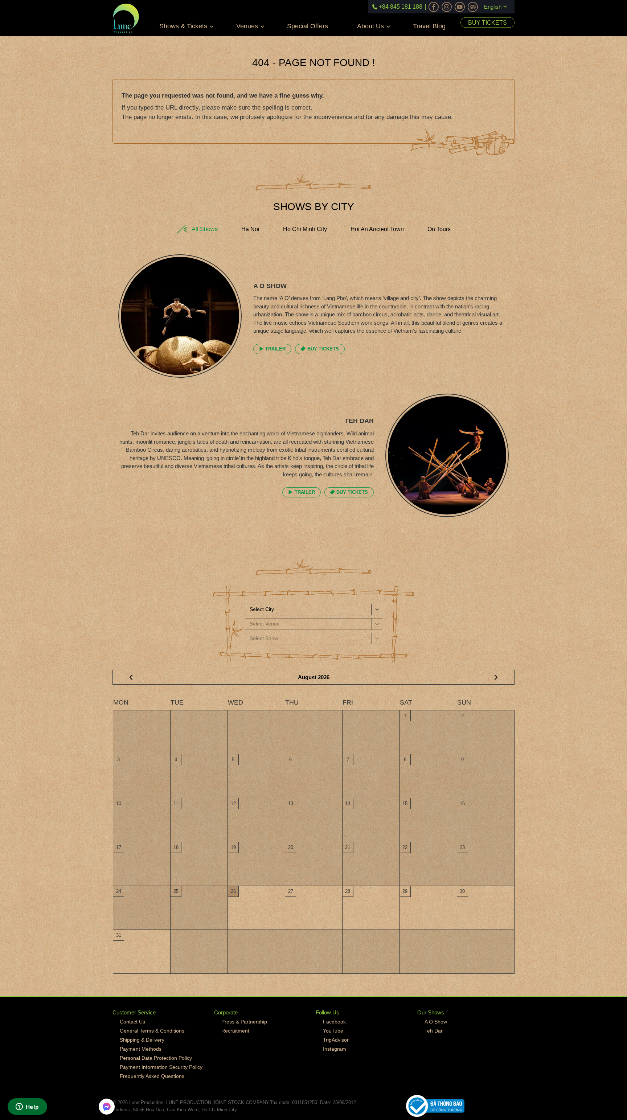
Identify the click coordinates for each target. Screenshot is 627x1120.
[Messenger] (107, 1107)
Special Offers (307, 26)
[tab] (197, 229)
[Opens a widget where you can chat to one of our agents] (27, 1107)
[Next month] (496, 677)
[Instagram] (447, 7)
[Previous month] (131, 677)
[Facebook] (434, 7)
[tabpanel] (313, 394)
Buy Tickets (487, 23)
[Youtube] (460, 7)
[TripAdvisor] (473, 7)
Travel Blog (429, 26)
